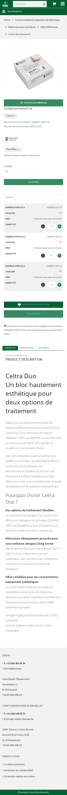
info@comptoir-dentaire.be (20, 719)
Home (7, 20)
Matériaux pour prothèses (22, 27)
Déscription (10, 348)
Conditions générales (14, 764)
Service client (11, 756)
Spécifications (27, 348)
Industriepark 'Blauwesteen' (16, 679)
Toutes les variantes (35, 102)
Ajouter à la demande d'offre (35, 304)
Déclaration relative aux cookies (19, 776)
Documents (43, 348)
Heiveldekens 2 (9, 684)
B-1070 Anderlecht (11, 740)
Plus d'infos (11, 149)
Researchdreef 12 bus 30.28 (15, 735)
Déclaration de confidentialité (18, 770)
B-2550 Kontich (9, 690)
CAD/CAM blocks (49, 27)
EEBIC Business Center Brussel (17, 729)
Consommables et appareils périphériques (37, 20)
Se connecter (33, 182)
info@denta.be (14, 668)
